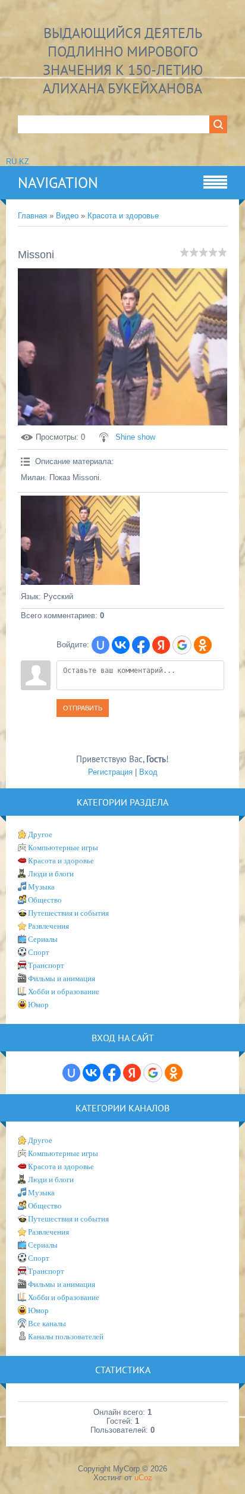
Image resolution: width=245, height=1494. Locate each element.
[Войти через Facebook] (141, 645)
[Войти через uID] (100, 645)
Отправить (82, 708)
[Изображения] (80, 540)
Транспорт (46, 965)
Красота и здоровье (123, 215)
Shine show (135, 437)
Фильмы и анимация (61, 978)
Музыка (41, 886)
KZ (24, 161)
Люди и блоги (51, 873)
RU (11, 161)
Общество (45, 899)
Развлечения (48, 926)
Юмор (38, 1004)
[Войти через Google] (181, 644)
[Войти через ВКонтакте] (121, 645)
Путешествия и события (68, 913)
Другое (40, 834)
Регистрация (110, 772)
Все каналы (47, 1323)
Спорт (38, 952)
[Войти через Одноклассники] (203, 645)
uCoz (143, 1477)
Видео (67, 215)
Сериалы (43, 939)
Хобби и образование (63, 991)
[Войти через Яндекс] (161, 645)
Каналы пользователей (65, 1336)
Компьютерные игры (63, 847)
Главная (32, 215)
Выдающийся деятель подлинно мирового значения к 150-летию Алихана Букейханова (123, 61)
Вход (148, 772)
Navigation (58, 182)
